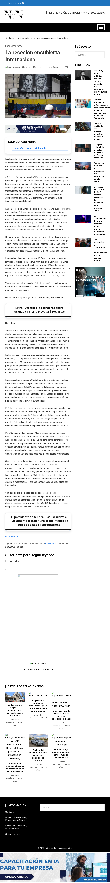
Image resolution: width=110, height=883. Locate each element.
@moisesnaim (12, 536)
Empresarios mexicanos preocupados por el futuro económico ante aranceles (38, 705)
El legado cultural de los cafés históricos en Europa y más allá (99, 151)
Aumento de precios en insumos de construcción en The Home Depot (15, 767)
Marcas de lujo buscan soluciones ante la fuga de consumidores (61, 753)
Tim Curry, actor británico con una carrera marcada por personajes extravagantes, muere (100, 83)
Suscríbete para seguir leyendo (30, 148)
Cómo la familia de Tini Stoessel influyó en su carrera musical (98, 131)
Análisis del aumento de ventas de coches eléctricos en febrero (38, 755)
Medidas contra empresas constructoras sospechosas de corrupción (15, 710)
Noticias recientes (13, 46)
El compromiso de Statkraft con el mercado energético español (61, 715)
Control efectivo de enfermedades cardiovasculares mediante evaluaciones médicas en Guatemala (102, 109)
